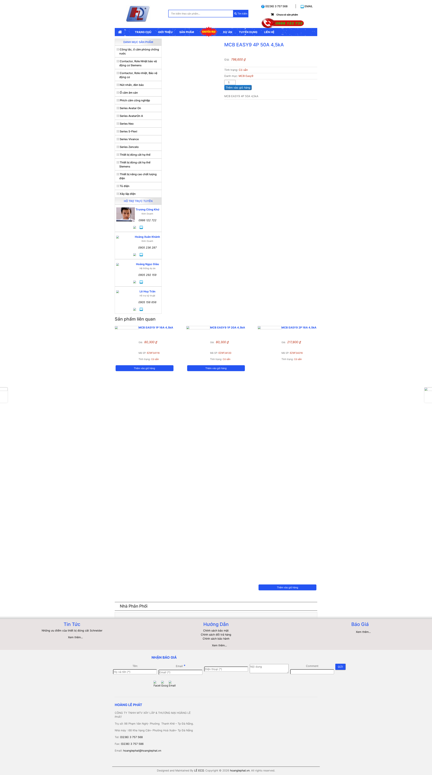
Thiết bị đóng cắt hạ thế (135, 154)
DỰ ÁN (227, 32)
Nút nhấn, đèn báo (132, 85)
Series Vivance (129, 139)
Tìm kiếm (242, 13)
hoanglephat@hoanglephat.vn (142, 750)
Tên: (135, 666)
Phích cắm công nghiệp (135, 100)
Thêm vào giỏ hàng (238, 87)
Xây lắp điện (128, 193)
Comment (312, 666)
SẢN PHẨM (186, 32)
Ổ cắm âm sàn (129, 92)
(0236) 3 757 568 (276, 6)
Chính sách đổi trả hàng (216, 634)
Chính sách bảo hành (216, 638)
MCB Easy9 (246, 76)
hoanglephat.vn (240, 770)
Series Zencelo (129, 147)
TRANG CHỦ (143, 32)
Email (180, 666)
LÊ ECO (199, 770)
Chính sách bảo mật (216, 630)
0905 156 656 (147, 302)
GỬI (340, 666)
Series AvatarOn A (131, 116)
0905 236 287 (147, 247)
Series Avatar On (130, 108)
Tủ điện (124, 186)
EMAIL (308, 6)
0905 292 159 (147, 275)
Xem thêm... (75, 637)
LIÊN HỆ (269, 32)
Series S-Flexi (128, 131)
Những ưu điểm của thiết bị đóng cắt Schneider (72, 630)
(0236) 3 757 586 (132, 743)
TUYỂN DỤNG (248, 32)
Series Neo (127, 123)
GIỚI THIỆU (165, 32)
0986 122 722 (147, 220)
